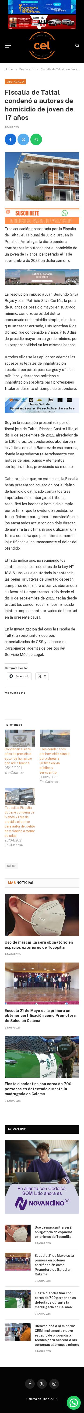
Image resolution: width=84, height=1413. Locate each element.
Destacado (15, 81)
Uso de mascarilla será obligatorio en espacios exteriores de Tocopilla (54, 1232)
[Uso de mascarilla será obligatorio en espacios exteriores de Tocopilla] (42, 915)
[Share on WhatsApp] (36, 139)
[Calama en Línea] (42, 45)
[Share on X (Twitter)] (23, 139)
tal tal (11, 866)
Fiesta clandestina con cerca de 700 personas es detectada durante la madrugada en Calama (38, 1089)
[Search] (76, 45)
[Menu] (8, 45)
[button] (74, 1403)
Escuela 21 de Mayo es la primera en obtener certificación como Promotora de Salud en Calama (40, 1015)
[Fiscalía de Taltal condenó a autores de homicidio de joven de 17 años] (42, 176)
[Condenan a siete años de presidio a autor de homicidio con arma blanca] (20, 738)
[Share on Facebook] (10, 139)
